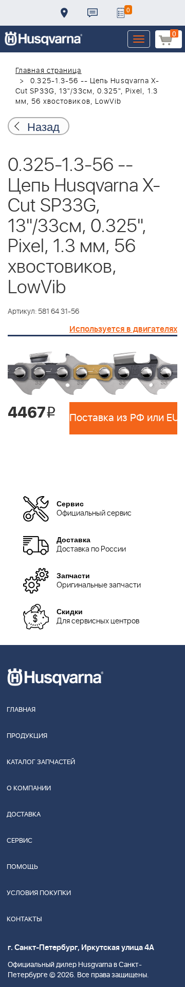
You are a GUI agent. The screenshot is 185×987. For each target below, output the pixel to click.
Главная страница (48, 71)
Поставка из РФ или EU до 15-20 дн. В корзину (123, 418)
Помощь (22, 867)
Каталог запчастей (41, 762)
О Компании (29, 788)
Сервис (19, 841)
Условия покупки (39, 893)
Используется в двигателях (123, 329)
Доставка (64, 13)
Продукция (27, 736)
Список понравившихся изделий (121, 13)
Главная (21, 710)
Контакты (92, 13)
